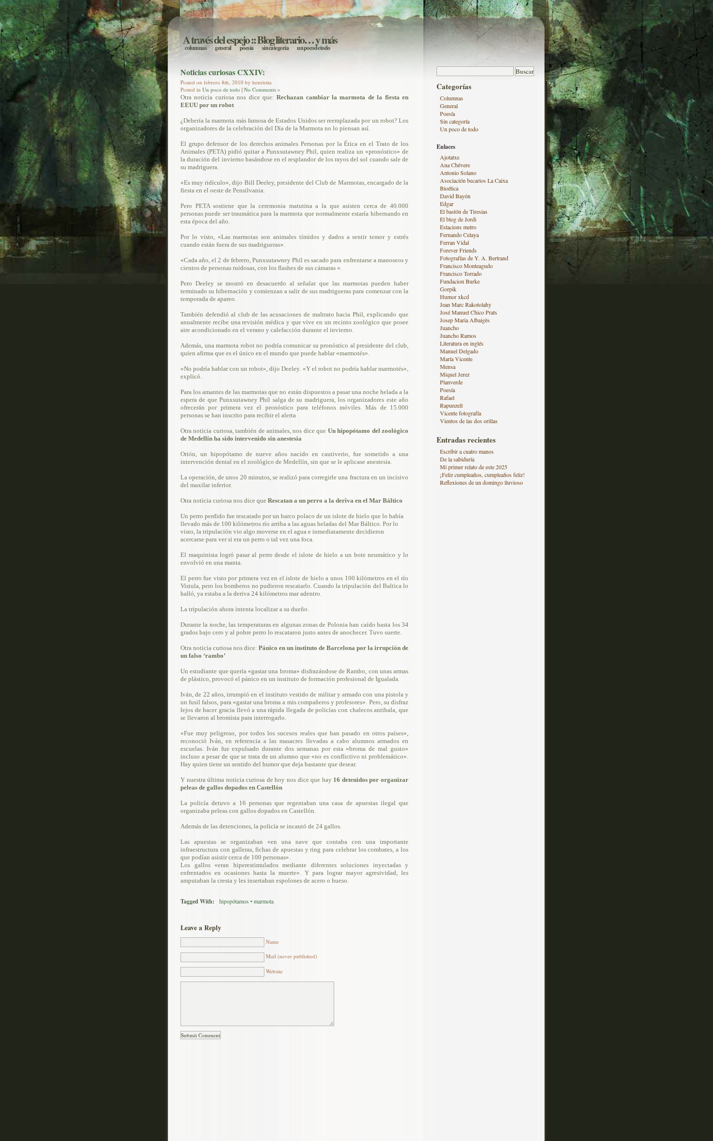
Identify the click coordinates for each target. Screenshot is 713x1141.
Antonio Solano (458, 172)
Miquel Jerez (455, 374)
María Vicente (456, 359)
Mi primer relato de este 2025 (473, 467)
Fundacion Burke (460, 281)
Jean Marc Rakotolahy (465, 304)
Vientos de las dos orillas (469, 421)
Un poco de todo (313, 48)
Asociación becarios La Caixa (474, 180)
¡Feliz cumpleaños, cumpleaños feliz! (482, 474)
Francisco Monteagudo (466, 265)
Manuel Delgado (459, 351)
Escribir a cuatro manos (467, 451)
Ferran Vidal (454, 242)
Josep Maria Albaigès (465, 320)
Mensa (447, 366)
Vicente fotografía (460, 413)
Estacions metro (458, 227)
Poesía (247, 48)
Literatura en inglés (462, 343)
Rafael (447, 397)
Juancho (449, 328)
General (223, 48)
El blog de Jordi (458, 219)
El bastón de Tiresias (463, 211)
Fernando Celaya (459, 234)
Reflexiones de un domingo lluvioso (481, 482)
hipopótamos (234, 901)
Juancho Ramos (458, 335)
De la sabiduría (457, 459)
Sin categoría (275, 48)
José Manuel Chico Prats (468, 312)
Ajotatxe (449, 157)
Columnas (196, 48)
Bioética (449, 188)
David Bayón (455, 196)
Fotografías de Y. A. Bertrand (474, 258)
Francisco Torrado (461, 273)
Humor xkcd (454, 297)
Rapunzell (451, 405)
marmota (264, 901)
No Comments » (262, 89)
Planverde (451, 382)
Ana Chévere (455, 165)
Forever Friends (458, 250)
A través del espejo (216, 40)
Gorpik (448, 289)
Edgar (447, 203)
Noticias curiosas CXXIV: (222, 72)
